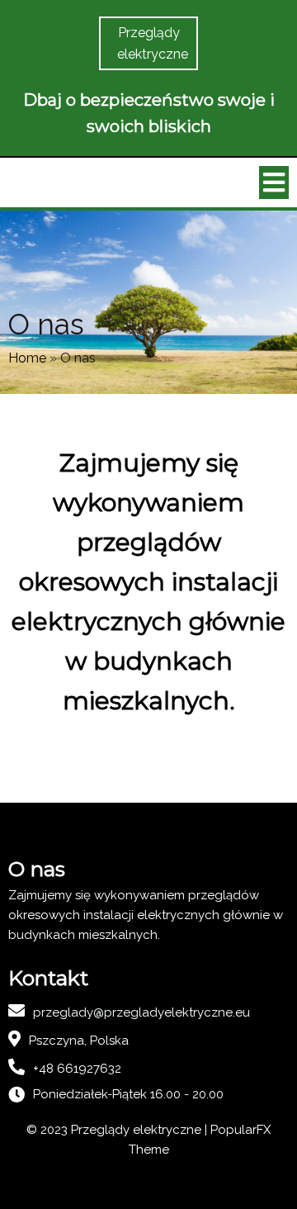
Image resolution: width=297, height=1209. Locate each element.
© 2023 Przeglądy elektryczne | (118, 1129)
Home (27, 358)
